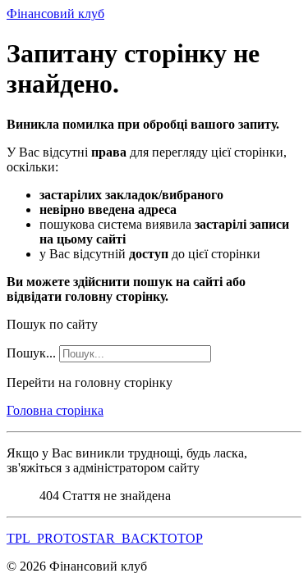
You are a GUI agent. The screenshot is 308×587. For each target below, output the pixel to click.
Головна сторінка (55, 410)
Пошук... (31, 353)
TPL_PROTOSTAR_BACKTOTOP (105, 538)
